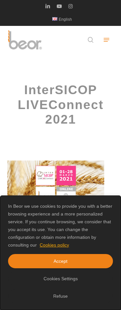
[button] (106, 40)
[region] (60, 252)
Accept (60, 261)
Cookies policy (54, 245)
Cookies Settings (61, 278)
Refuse (60, 296)
